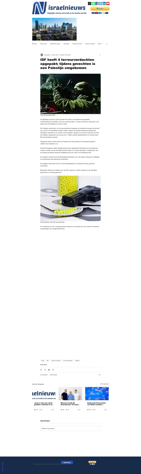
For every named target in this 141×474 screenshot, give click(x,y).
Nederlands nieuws (55, 43)
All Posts (34, 43)
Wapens (77, 360)
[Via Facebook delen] (41, 369)
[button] (106, 43)
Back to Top (2, 466)
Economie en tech (77, 43)
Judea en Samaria (55, 360)
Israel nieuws (43, 43)
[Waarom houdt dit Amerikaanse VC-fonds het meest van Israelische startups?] (70, 393)
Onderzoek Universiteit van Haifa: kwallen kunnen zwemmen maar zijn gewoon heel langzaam (96, 403)
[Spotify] (93, 3)
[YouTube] (107, 3)
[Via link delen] (53, 369)
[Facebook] (96, 3)
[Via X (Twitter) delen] (45, 369)
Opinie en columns (90, 43)
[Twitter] (100, 3)
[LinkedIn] (104, 3)
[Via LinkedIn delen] (49, 369)
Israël (42, 360)
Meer (99, 43)
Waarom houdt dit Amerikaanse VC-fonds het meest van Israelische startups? (70, 403)
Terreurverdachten (68, 360)
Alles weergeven (104, 384)
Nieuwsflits (66, 43)
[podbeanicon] (89, 3)
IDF (48, 360)
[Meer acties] (100, 55)
